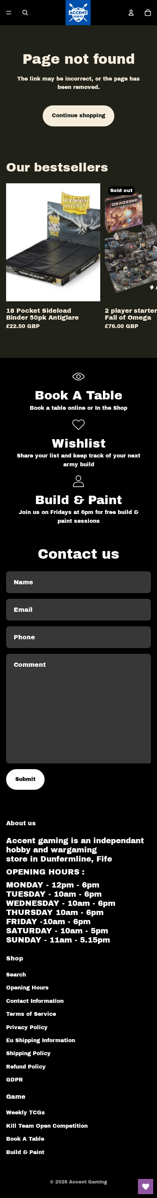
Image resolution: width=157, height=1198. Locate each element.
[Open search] (25, 12)
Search (16, 975)
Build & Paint (25, 1152)
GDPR (14, 1080)
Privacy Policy (27, 1027)
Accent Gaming (88, 1182)
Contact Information (35, 1001)
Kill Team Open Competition (47, 1126)
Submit (25, 779)
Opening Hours (27, 988)
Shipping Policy (28, 1053)
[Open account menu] (131, 12)
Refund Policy (26, 1067)
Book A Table (25, 1139)
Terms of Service (31, 1014)
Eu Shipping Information (40, 1040)
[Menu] (9, 12)
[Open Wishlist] (145, 1186)
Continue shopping (78, 115)
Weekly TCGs (25, 1113)
